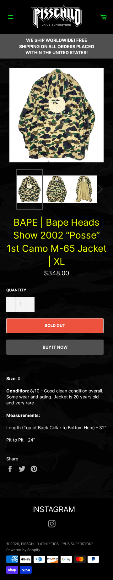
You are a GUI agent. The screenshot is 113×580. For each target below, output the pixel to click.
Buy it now (55, 347)
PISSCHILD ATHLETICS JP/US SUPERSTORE (57, 544)
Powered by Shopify (23, 550)
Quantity (16, 290)
